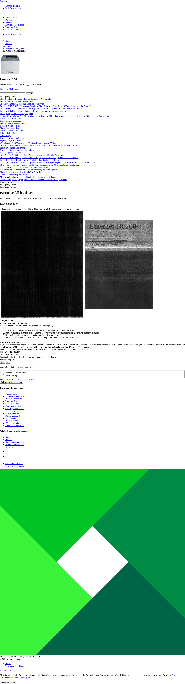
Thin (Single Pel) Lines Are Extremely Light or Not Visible (25, 99)
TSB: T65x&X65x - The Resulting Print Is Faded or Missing (26, 167)
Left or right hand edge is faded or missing (18, 101)
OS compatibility (12, 423)
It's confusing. (11, 375)
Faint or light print (7, 133)
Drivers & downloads (14, 396)
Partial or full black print (10, 118)
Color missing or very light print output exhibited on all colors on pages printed (33, 179)
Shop (7, 437)
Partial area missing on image (12, 148)
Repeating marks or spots (11, 152)
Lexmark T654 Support (10, 89)
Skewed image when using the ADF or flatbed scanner (23, 172)
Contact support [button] (12, 30)
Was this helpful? (7, 359)
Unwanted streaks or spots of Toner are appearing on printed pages (28, 170)
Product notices (12, 421)
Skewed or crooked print (10, 128)
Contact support (15, 382)
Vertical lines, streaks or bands (13, 123)
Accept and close (8, 683)
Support (8, 41)
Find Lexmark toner (13, 406)
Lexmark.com (17, 431)
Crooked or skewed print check (13, 174)
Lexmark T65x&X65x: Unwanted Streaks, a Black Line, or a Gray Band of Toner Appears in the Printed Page (47, 106)
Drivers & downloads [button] (14, 25)
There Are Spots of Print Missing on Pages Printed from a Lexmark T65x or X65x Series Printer (41, 109)
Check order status (13, 413)
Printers (8, 43)
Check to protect (12, 411)
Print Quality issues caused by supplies (16, 113)
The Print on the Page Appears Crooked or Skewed (22, 104)
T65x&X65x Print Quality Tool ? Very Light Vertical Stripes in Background (32, 155)
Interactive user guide (14, 48)
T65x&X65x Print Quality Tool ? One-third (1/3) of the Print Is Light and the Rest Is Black (39, 157)
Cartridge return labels (14, 408)
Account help (11, 418)
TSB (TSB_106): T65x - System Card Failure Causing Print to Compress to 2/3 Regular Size (40, 165)
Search (29, 94)
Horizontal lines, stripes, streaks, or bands (17, 150)
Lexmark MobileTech (14, 425)
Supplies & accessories (15, 442)
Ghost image (5, 135)
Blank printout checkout (10, 121)
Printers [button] (8, 20)
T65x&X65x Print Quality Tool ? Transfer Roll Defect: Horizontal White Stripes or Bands (38, 145)
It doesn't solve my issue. (16, 373)
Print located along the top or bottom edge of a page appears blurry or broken (33, 111)
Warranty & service (13, 401)
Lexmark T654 (11, 46)
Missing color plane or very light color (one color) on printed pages (28, 177)
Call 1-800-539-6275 (14, 463)
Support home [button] (11, 17)
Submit (4, 382)
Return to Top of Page (9, 670)
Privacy (8, 663)
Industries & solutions (14, 444)
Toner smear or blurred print (12, 130)
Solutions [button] (9, 22)
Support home (11, 394)
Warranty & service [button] (13, 27)
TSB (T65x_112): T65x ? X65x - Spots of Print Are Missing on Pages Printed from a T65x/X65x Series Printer (47, 162)
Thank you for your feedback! (13, 354)
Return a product (12, 416)
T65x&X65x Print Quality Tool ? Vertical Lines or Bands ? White (28, 143)
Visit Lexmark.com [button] (13, 8)
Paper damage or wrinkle (10, 140)
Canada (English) (12, 6)
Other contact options (14, 466)
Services (9, 447)
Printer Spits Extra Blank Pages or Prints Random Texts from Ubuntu (29, 160)
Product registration (13, 399)
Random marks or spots (10, 126)
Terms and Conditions (14, 666)
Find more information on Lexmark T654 (17, 379)
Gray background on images (12, 138)
